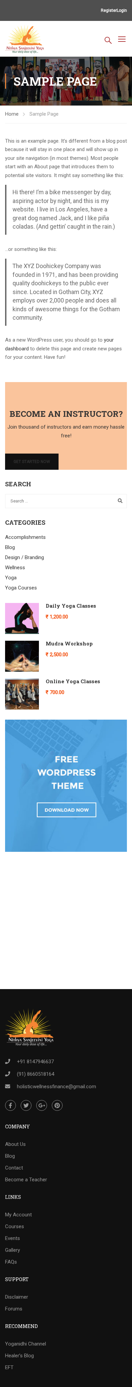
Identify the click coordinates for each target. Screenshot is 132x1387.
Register (109, 10)
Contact (14, 1168)
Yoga (11, 578)
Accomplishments (25, 537)
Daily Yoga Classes (71, 605)
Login (122, 10)
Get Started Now (32, 461)
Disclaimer (16, 1297)
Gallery (12, 1250)
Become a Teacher (26, 1180)
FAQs (11, 1262)
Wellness (15, 568)
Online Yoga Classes (73, 681)
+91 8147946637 (35, 1062)
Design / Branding (24, 557)
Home (12, 114)
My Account (18, 1215)
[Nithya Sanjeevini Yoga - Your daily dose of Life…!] (25, 40)
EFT (9, 1367)
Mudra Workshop (69, 643)
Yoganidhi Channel (25, 1344)
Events (12, 1238)
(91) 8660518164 (35, 1074)
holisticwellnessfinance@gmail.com (56, 1086)
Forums (13, 1309)
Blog (10, 547)
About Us (15, 1144)
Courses (14, 1226)
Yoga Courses (21, 588)
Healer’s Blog (19, 1356)
